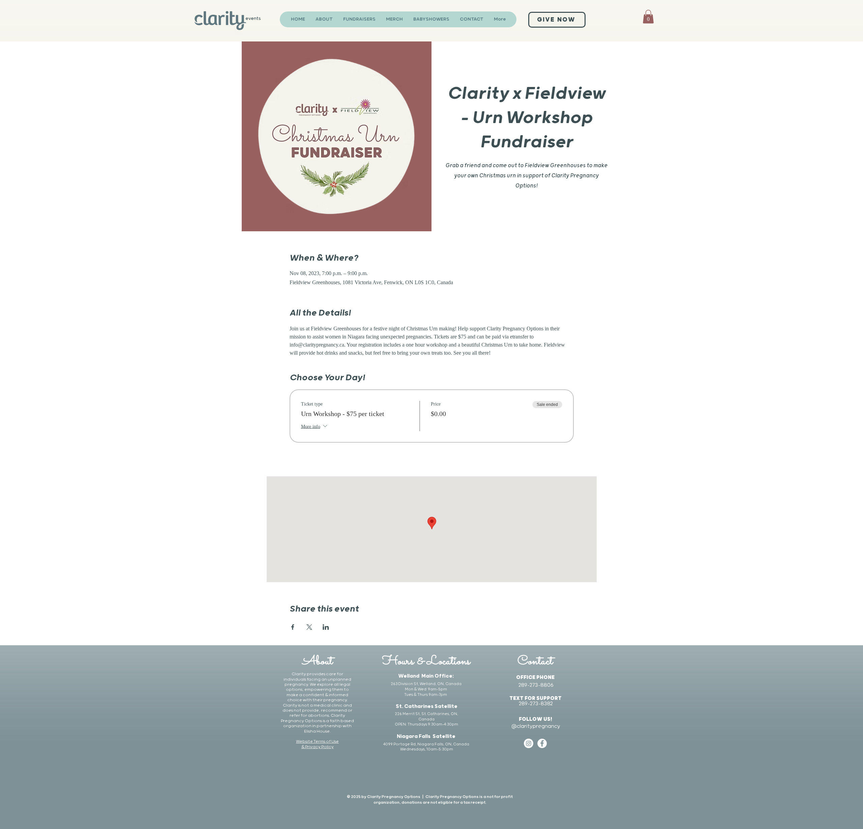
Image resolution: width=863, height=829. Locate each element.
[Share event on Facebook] (293, 627)
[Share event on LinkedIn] (326, 627)
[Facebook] (542, 743)
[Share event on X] (309, 627)
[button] (648, 17)
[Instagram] (528, 743)
